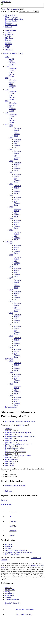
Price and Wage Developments (15, 452)
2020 (11, 126)
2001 (11, 347)
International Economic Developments (18, 432)
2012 (11, 218)
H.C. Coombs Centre (12, 554)
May (11, 61)
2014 (11, 195)
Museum (8, 548)
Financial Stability (11, 21)
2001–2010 (9, 241)
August (11, 59)
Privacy (7, 592)
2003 (11, 324)
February (12, 62)
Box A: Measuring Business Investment (18, 444)
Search (36, 11)
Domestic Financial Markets (14, 448)
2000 (11, 361)
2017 (11, 161)
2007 (11, 278)
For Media (8, 588)
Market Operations (11, 17)
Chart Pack (9, 38)
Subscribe (4, 500)
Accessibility (9, 593)
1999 (11, 372)
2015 (11, 184)
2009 (11, 255)
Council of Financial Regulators (16, 550)
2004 (11, 313)
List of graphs (9, 463)
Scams (7, 605)
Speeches (8, 32)
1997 (11, 395)
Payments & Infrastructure (14, 19)
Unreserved (9, 546)
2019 (11, 138)
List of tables (9, 465)
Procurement (9, 595)
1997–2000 (9, 359)
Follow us (6, 504)
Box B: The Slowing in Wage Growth (18, 456)
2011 (11, 230)
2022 (7, 101)
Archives (8, 42)
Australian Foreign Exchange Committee (19, 552)
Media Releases (10, 30)
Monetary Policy (10, 15)
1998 (11, 384)
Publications (9, 34)
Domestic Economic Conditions (16, 440)
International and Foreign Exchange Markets (20, 436)
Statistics (8, 36)
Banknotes (8, 23)
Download (8, 431)
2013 (11, 207)
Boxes (11, 64)
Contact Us (9, 49)
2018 (11, 149)
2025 (7, 66)
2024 (7, 78)
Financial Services (11, 25)
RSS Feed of (20, 421)
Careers (7, 46)
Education (8, 44)
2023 (7, 89)
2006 (11, 290)
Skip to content (6, 2)
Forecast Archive (11, 407)
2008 (11, 266)
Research (8, 40)
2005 (11, 301)
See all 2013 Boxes (15, 485)
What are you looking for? (10, 11)
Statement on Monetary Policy (13, 53)
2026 (7, 57)
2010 (11, 243)
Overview (8, 429)
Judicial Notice (10, 590)
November (13, 68)
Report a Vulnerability (12, 603)
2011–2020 (9, 124)
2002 (11, 336)
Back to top (8, 491)
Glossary (8, 597)
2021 (7, 113)
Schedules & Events (12, 599)
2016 (11, 172)
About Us (8, 27)
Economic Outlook (11, 459)
